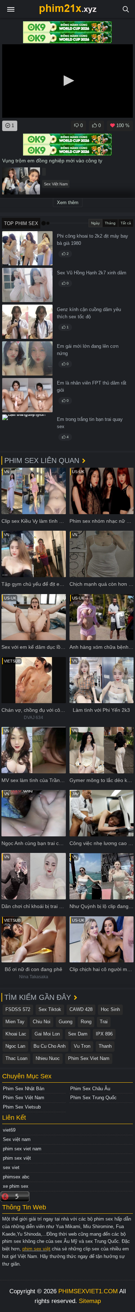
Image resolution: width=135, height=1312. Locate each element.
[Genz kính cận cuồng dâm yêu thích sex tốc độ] (27, 322)
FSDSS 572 (17, 1009)
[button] (68, 81)
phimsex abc (16, 1177)
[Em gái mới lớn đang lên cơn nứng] (27, 358)
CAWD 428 (81, 1009)
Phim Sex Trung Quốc (93, 1097)
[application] (67, 81)
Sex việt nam (17, 1139)
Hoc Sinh (110, 1009)
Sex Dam (77, 1034)
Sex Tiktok (50, 1009)
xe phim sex (15, 1186)
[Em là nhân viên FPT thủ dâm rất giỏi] (27, 395)
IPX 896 (104, 1034)
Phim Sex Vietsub (22, 1107)
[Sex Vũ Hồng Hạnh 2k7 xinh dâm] (27, 285)
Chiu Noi (41, 1021)
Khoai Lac (15, 1034)
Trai (104, 1021)
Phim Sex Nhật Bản (23, 1088)
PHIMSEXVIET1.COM (88, 1291)
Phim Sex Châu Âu (90, 1088)
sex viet (11, 1167)
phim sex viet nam (22, 1148)
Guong (65, 1021)
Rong (86, 1021)
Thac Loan (16, 1058)
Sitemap (90, 1301)
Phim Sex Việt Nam (23, 1097)
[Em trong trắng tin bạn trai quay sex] (27, 431)
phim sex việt (17, 1158)
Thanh (105, 1046)
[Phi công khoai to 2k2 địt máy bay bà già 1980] (27, 248)
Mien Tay (14, 1021)
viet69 (9, 1130)
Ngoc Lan (15, 1046)
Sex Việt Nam (56, 184)
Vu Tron (82, 1046)
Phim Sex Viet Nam (88, 1058)
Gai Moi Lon (47, 1034)
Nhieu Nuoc (48, 1058)
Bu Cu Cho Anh (49, 1046)
